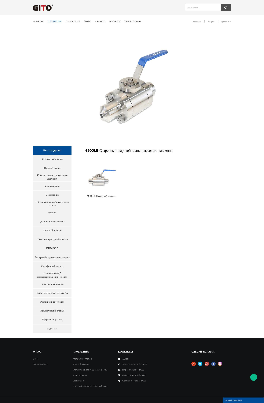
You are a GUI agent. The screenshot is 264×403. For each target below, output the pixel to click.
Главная (38, 21)
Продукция (55, 21)
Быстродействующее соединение (52, 257)
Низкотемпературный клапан (52, 239)
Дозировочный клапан (52, 221)
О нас (87, 21)
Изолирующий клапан (52, 310)
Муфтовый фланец (52, 319)
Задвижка (52, 328)
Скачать (100, 21)
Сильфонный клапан (52, 266)
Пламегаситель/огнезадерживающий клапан (52, 275)
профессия (73, 21)
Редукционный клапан (52, 301)
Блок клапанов (52, 185)
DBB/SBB (52, 248)
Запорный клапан (52, 230)
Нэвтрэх (197, 21)
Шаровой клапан (52, 168)
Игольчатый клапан (52, 159)
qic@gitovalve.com (137, 375)
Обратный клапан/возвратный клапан (52, 204)
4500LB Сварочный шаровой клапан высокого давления (102, 196)
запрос (211, 21)
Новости (114, 21)
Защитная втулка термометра (52, 292)
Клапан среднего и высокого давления (52, 177)
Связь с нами (133, 21)
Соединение (52, 194)
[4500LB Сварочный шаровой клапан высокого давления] (101, 175)
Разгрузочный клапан (52, 283)
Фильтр (52, 212)
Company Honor (40, 364)
